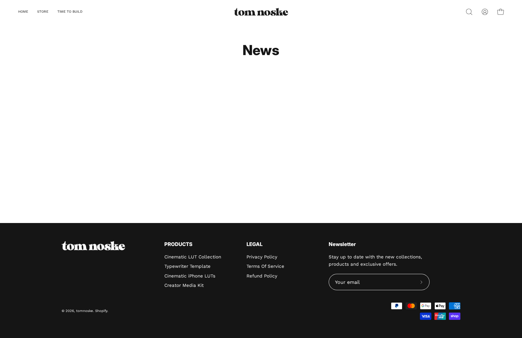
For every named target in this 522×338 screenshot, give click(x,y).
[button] (43, 12)
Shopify (101, 311)
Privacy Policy (261, 257)
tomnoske (84, 311)
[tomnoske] (261, 12)
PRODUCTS (178, 244)
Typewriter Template (187, 266)
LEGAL (254, 244)
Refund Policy (261, 276)
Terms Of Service (265, 266)
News (261, 50)
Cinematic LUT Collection (192, 257)
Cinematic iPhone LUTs (189, 276)
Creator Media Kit (184, 285)
